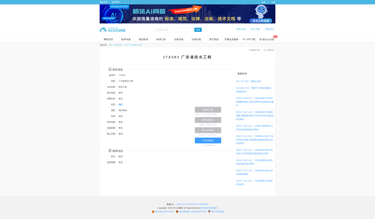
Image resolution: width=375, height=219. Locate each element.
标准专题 (126, 39)
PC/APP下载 (249, 39)
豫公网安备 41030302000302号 (193, 212)
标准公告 (161, 39)
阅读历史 (270, 29)
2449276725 (181, 204)
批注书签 (255, 29)
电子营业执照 (218, 212)
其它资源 (214, 39)
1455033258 (192, 204)
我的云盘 (241, 29)
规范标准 (143, 39)
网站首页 (104, 2)
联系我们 (116, 2)
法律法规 (196, 39)
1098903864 (203, 204)
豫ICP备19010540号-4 (164, 212)
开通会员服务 (231, 39)
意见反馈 (205, 208)
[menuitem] (108, 39)
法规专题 (178, 39)
